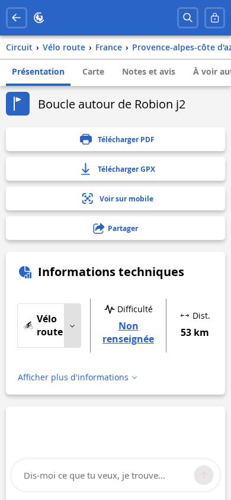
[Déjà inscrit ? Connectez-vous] (215, 17)
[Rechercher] (187, 17)
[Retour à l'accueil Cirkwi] (39, 18)
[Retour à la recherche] (16, 17)
